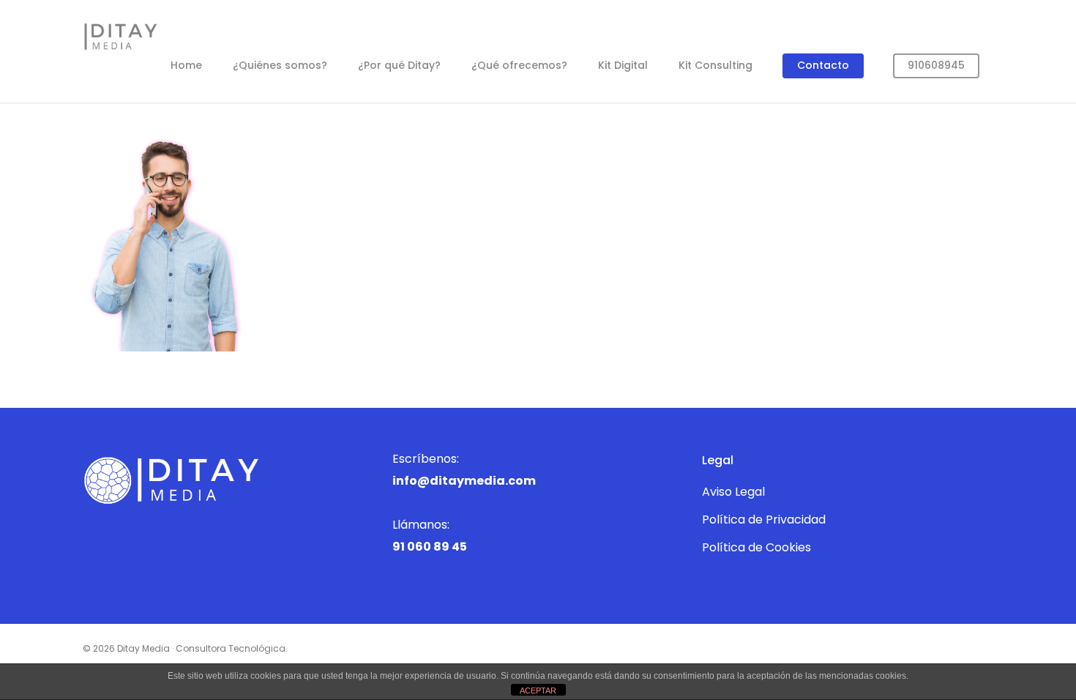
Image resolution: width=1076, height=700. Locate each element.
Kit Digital (623, 65)
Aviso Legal (733, 491)
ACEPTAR (538, 690)
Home (186, 65)
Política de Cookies (756, 547)
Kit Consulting (715, 65)
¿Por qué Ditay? (399, 65)
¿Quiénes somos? (280, 65)
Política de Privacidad (764, 519)
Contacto (823, 65)
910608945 (936, 65)
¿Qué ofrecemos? (519, 65)
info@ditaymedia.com (464, 480)
